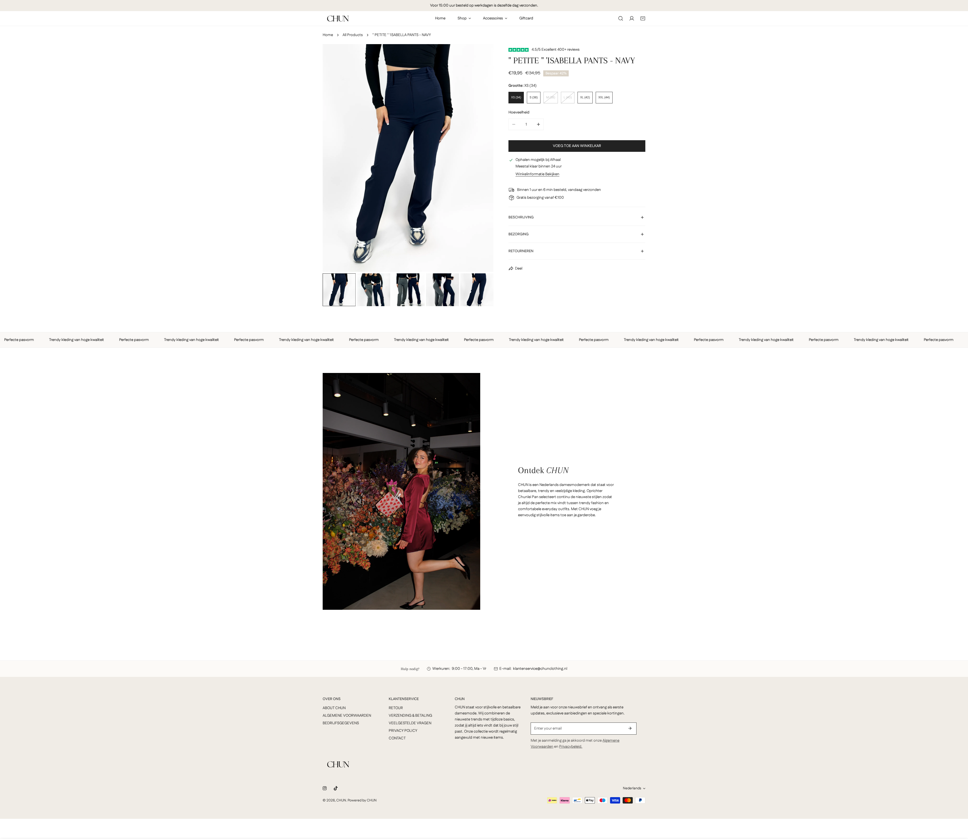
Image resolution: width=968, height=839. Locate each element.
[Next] (481, 158)
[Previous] (334, 158)
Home (328, 35)
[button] (642, 18)
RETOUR (396, 708)
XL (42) (585, 97)
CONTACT (397, 738)
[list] (408, 158)
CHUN (341, 800)
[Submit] (630, 728)
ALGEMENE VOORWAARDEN (347, 715)
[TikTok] (335, 788)
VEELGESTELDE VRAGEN (410, 723)
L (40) (568, 97)
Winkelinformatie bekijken (537, 174)
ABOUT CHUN (334, 708)
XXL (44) (604, 97)
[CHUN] (338, 18)
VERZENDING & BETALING (410, 715)
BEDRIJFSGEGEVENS (341, 723)
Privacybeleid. (570, 746)
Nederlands (632, 788)
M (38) (550, 97)
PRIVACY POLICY (403, 730)
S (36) (534, 97)
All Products (353, 35)
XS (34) (516, 97)
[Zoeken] (620, 18)
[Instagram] (324, 788)
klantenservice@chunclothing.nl (540, 668)
